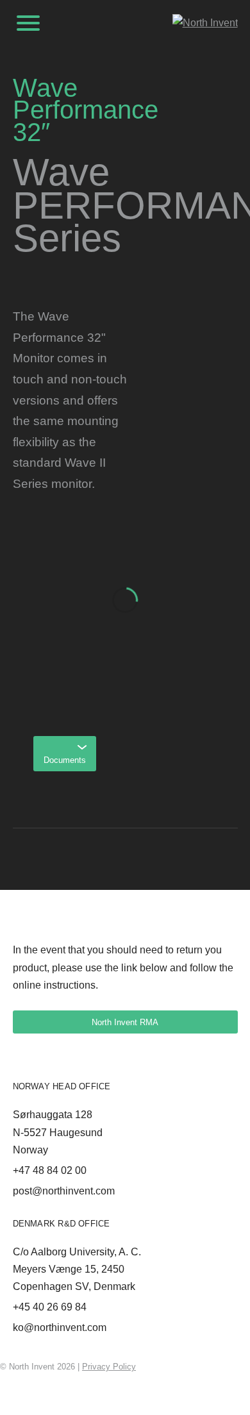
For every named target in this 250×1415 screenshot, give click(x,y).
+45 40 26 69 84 (50, 1307)
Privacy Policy (109, 1366)
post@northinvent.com (64, 1190)
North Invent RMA (125, 1022)
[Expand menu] (28, 23)
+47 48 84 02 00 (50, 1170)
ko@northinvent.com (59, 1327)
